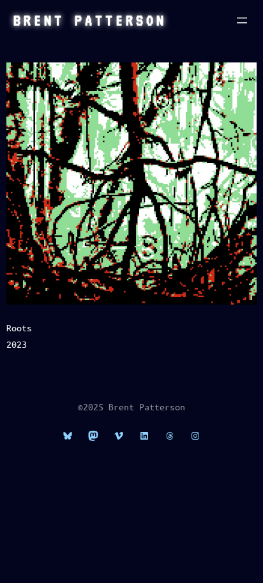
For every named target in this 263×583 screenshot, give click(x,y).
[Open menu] (242, 20)
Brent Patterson (90, 20)
